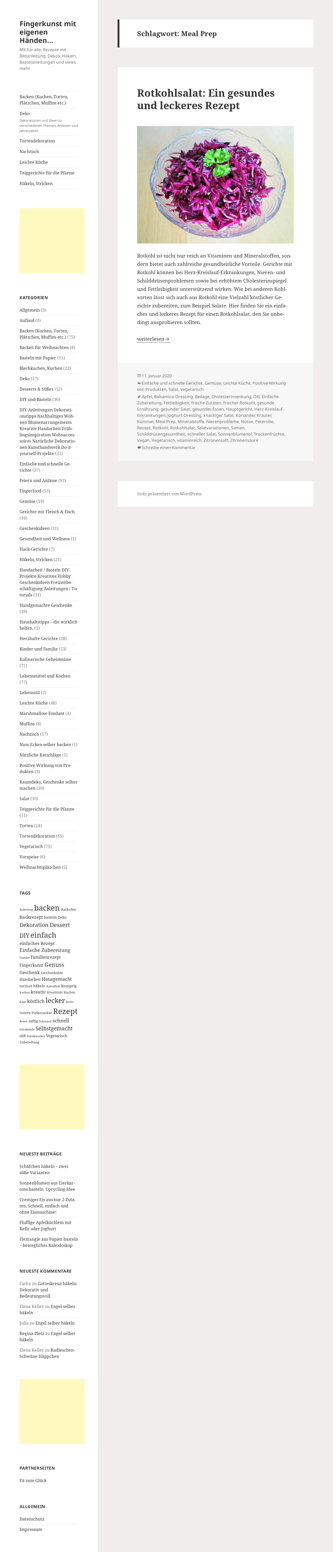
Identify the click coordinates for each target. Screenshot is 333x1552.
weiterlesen (154, 339)
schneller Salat (201, 434)
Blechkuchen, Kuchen (41, 368)
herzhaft (26, 986)
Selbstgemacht (54, 1028)
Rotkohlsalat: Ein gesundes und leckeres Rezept (206, 99)
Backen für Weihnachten (44, 347)
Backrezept (31, 917)
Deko (49, 122)
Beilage (202, 396)
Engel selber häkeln (55, 1323)
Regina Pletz (32, 1333)
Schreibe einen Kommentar (169, 447)
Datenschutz (32, 1519)
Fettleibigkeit (176, 403)
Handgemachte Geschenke (46, 605)
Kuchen (69, 992)
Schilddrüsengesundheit (161, 434)
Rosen (24, 1021)
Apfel (147, 396)
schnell (61, 1020)
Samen (238, 428)
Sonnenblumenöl (235, 434)
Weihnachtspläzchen (40, 867)
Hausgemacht (57, 979)
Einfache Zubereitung (45, 949)
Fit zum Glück (33, 1480)
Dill (256, 396)
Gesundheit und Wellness (45, 539)
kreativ (38, 992)
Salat (24, 798)
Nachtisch (29, 151)
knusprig (69, 985)
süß (23, 1035)
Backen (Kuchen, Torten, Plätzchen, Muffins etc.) (44, 100)
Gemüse (27, 501)
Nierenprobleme (222, 421)
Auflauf (27, 320)
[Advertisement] (52, 240)
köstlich (35, 1001)
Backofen (68, 909)
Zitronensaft (216, 440)
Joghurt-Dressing (184, 415)
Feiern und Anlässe (38, 480)
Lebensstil (30, 692)
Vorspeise (29, 857)
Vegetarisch (31, 846)
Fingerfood (30, 491)
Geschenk (30, 972)
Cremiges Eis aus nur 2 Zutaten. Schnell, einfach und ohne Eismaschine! (48, 1206)
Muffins (27, 724)
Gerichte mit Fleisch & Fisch (47, 512)
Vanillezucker (36, 1036)
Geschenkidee (52, 973)
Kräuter (264, 415)
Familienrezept (46, 957)
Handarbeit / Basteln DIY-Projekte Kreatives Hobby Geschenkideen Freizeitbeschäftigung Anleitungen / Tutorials (49, 582)
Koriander (245, 415)
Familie (25, 957)
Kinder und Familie (39, 649)
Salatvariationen (213, 428)
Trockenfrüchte (269, 434)
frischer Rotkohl (239, 403)
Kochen (25, 992)
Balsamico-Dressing (173, 396)
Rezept (65, 1011)
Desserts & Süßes (36, 389)
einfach (43, 935)
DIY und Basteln (35, 399)
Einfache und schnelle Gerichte (172, 383)
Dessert (60, 925)
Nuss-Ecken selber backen (45, 744)
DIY (24, 935)
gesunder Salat (175, 409)
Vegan (143, 440)
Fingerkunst (31, 965)
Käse (23, 1002)
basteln (50, 917)
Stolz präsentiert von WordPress (169, 494)
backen (47, 908)
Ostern (25, 1013)
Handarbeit (30, 979)
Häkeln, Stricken (36, 183)
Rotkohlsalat (182, 428)
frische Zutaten (206, 403)
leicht (70, 1002)
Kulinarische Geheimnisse (45, 659)
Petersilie (264, 421)
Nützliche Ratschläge (40, 755)
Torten (26, 825)
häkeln (39, 985)
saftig (33, 1020)
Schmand (45, 1021)
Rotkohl (160, 428)
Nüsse (247, 421)
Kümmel (145, 421)
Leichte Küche (34, 162)
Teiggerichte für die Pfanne (47, 173)
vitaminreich (189, 440)
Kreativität (55, 992)
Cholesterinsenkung (231, 396)
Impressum (31, 1529)
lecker (55, 1000)
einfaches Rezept (37, 943)
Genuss (54, 964)
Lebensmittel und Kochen (45, 676)
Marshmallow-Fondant (42, 713)
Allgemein (30, 310)
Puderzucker (41, 1013)
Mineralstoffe (191, 421)
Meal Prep (166, 421)
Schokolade (27, 1029)
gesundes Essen (208, 409)
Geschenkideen (35, 528)
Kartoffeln (53, 986)
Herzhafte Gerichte (39, 638)
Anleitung (26, 909)
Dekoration (34, 925)
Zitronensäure (244, 440)
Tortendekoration (37, 141)
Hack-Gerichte (34, 549)
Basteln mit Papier (38, 358)
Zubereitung (29, 1042)
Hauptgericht (239, 409)
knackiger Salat (218, 415)
